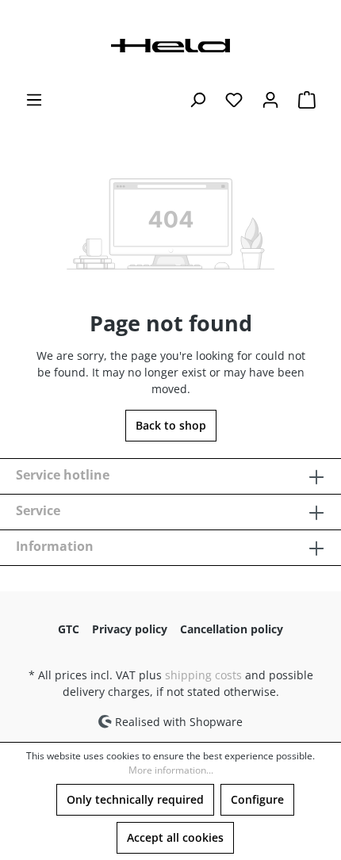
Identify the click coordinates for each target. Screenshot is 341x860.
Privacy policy (129, 628)
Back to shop (171, 425)
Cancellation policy (231, 628)
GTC (68, 628)
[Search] (197, 100)
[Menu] (34, 100)
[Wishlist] (234, 100)
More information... (170, 770)
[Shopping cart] (307, 100)
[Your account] (270, 100)
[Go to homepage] (170, 44)
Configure (257, 799)
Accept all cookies (175, 837)
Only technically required (135, 799)
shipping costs (203, 674)
